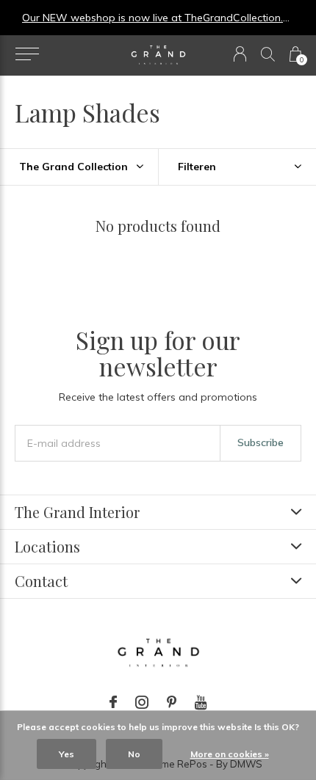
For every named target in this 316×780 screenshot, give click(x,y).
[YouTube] (201, 702)
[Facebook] (113, 702)
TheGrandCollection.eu (239, 17)
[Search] (268, 54)
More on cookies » (229, 753)
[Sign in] (240, 54)
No (134, 753)
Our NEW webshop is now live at (103, 17)
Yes (66, 753)
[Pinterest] (171, 702)
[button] (27, 54)
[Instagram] (141, 702)
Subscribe (260, 442)
